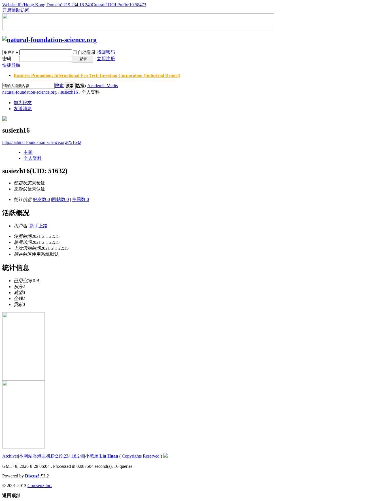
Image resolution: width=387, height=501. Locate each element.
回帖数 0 (60, 199)
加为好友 (23, 102)
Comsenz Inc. (39, 485)
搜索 (59, 85)
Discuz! (32, 475)
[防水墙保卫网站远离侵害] (165, 456)
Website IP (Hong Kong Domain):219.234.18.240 (47, 4)
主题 (28, 152)
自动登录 (87, 52)
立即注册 (106, 58)
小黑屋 (92, 456)
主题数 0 (80, 199)
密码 (6, 58)
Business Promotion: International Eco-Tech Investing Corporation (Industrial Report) (97, 75)
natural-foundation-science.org (29, 92)
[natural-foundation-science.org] (49, 39)
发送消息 (23, 108)
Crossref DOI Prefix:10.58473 (119, 4)
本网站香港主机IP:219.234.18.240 (51, 456)
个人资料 (33, 158)
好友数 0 (41, 199)
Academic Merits (102, 85)
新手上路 (38, 225)
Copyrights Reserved (141, 456)
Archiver (10, 456)
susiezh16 (69, 92)
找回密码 (106, 52)
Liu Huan (108, 456)
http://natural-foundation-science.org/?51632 (41, 142)
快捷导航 (11, 65)
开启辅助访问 (15, 10)
